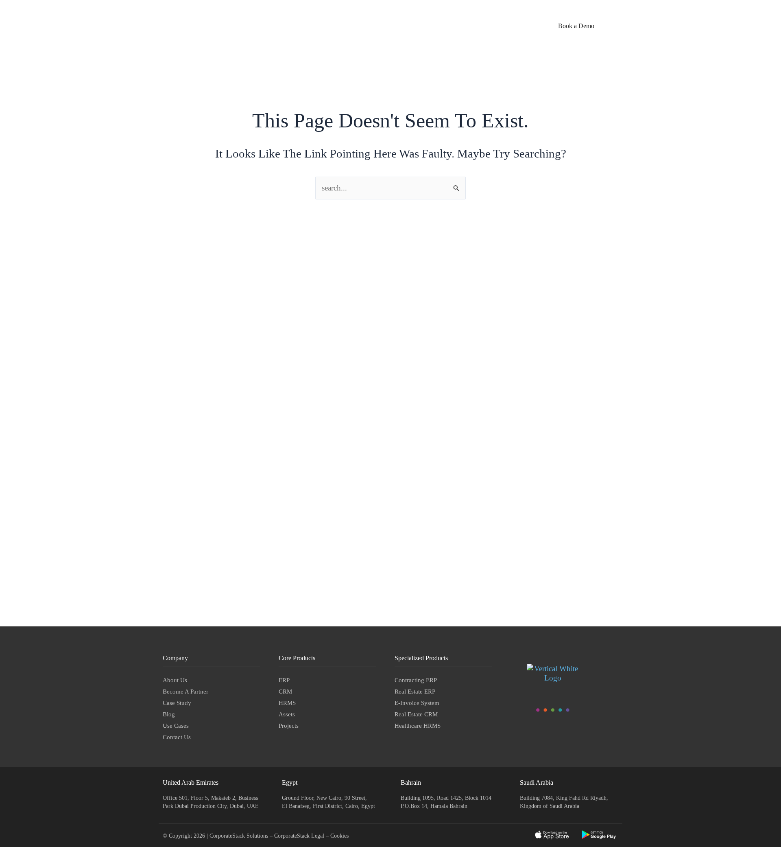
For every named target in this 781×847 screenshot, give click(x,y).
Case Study (177, 703)
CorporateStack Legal (300, 836)
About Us (175, 680)
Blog (169, 714)
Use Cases (176, 725)
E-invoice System (417, 703)
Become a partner (185, 691)
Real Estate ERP (415, 691)
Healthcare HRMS (418, 725)
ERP (284, 680)
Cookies (339, 836)
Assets (287, 714)
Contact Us (177, 737)
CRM (285, 691)
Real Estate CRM (416, 714)
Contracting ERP (416, 680)
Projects (289, 725)
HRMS (287, 703)
